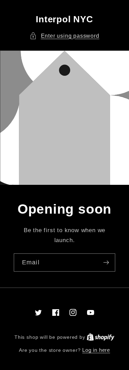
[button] (64, 35)
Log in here (96, 350)
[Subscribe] (106, 262)
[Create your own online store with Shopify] (101, 337)
